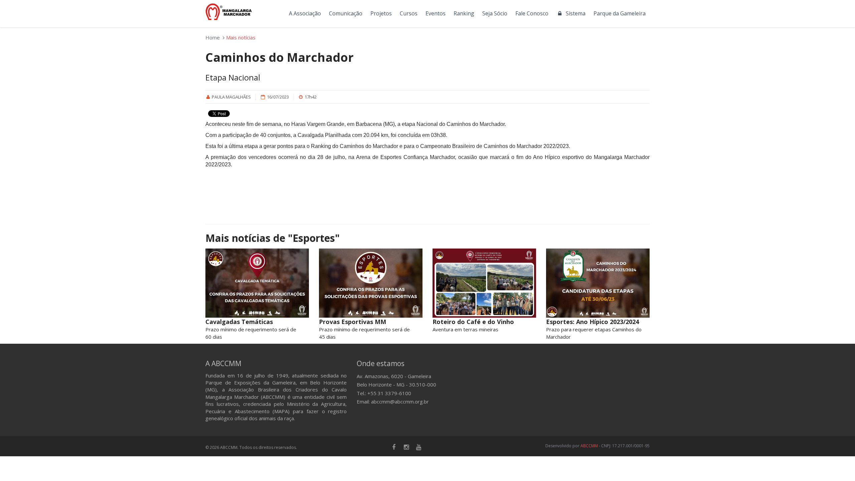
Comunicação (345, 13)
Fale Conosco (531, 13)
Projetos (381, 13)
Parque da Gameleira (619, 13)
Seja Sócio (494, 13)
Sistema (574, 13)
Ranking (464, 13)
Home (212, 37)
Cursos (408, 13)
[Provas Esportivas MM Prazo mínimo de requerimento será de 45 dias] (370, 283)
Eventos (435, 13)
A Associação (305, 13)
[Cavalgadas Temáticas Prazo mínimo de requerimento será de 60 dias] (257, 283)
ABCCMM (589, 446)
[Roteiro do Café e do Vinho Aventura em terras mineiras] (484, 283)
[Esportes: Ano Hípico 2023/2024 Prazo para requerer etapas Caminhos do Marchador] (598, 283)
